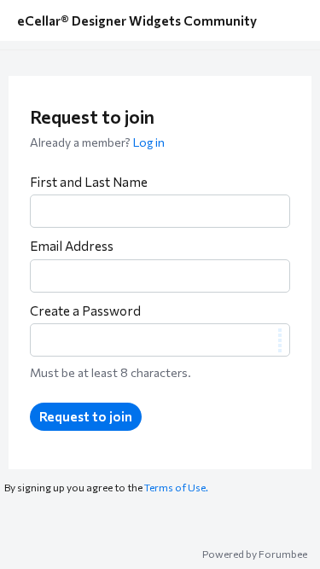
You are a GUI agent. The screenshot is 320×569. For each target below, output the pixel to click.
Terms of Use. (176, 487)
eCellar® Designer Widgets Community (137, 20)
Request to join (85, 416)
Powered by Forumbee (254, 554)
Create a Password (85, 310)
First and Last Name (89, 181)
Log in (149, 142)
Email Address (71, 245)
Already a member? (97, 142)
